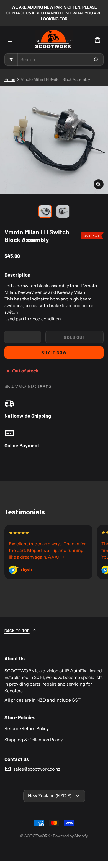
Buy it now (54, 352)
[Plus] (35, 337)
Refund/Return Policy (26, 728)
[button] (54, 59)
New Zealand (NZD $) (49, 795)
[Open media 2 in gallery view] (63, 211)
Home (9, 79)
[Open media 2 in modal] (54, 140)
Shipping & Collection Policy (33, 739)
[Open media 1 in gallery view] (45, 211)
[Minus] (10, 337)
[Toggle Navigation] (10, 40)
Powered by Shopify (70, 835)
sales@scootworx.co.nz (36, 769)
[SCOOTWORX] (54, 40)
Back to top (17, 630)
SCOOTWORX (37, 835)
